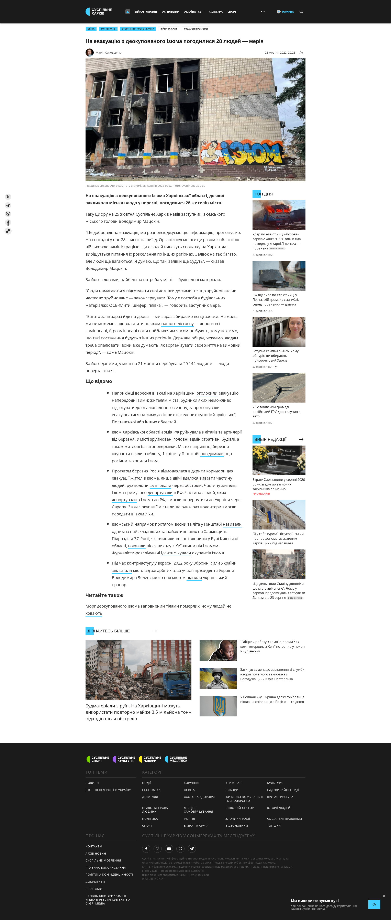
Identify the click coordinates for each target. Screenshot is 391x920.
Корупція (191, 783)
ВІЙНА (91, 28)
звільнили (122, 570)
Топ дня (274, 825)
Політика (150, 819)
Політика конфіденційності (109, 874)
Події (146, 783)
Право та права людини (155, 810)
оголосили (207, 393)
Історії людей (279, 808)
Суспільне (197, 871)
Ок (374, 904)
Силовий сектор (239, 808)
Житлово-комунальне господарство (244, 799)
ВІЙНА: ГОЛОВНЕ (145, 11)
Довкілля (150, 797)
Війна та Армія (169, 28)
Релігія (189, 819)
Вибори (231, 790)
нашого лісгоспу (177, 323)
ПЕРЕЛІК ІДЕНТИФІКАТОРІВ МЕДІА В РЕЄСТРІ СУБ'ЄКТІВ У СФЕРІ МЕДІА (108, 899)
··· (263, 11)
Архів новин (96, 853)
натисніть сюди (199, 875)
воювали (137, 545)
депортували (160, 492)
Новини (92, 783)
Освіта (189, 790)
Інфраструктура (280, 797)
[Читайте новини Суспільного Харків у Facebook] (146, 849)
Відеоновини (236, 825)
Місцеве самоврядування (198, 810)
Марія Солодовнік (108, 52)
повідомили (212, 453)
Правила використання (106, 867)
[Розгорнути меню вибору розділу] (127, 11)
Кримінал (233, 783)
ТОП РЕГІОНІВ (108, 28)
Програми (94, 889)
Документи (95, 882)
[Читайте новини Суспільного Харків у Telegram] (192, 849)
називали (232, 524)
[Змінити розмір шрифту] (301, 53)
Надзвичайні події (283, 790)
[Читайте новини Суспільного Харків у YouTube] (169, 849)
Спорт (231, 11)
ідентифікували (176, 553)
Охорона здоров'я (199, 797)
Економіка (151, 790)
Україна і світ (194, 11)
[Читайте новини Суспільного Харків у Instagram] (158, 849)
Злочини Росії (237, 819)
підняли (194, 577)
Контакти (94, 846)
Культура (216, 11)
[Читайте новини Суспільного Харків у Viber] (180, 849)
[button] (8, 196)
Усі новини (170, 11)
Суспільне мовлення (103, 860)
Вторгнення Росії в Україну (138, 28)
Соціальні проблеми (196, 28)
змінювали (160, 485)
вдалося (190, 478)
